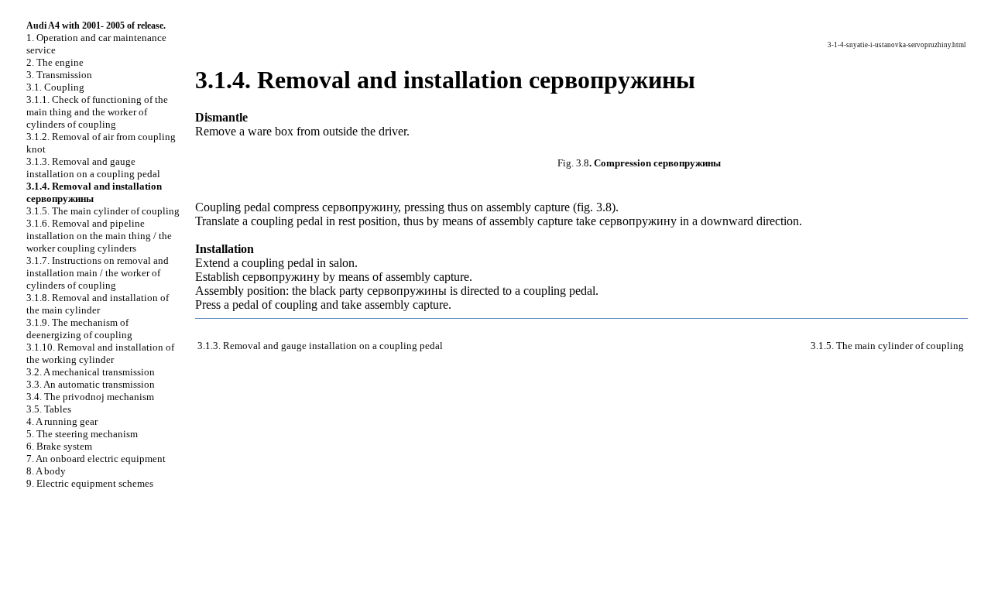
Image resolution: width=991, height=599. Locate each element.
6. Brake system (59, 446)
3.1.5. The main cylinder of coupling (103, 211)
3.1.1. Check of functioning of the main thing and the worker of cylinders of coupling (97, 112)
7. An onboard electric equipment (96, 458)
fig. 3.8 (594, 207)
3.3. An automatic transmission (90, 384)
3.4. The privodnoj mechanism (90, 396)
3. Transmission (59, 74)
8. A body (46, 471)
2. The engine (55, 62)
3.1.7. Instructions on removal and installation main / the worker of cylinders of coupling (97, 273)
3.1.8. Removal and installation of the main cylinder (97, 304)
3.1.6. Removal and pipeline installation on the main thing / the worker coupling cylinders (99, 235)
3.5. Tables (48, 409)
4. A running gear (62, 421)
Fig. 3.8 (573, 163)
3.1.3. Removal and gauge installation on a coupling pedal (93, 168)
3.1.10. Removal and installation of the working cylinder (100, 353)
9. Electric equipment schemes (89, 483)
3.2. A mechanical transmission (90, 372)
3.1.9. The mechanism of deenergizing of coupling (79, 329)
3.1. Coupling (55, 87)
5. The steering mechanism (82, 434)
